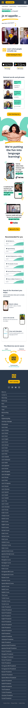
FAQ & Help (4, 398)
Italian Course (5, 548)
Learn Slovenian (5, 489)
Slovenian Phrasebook (7, 674)
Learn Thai (4, 501)
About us (4, 392)
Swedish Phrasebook (7, 686)
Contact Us (4, 395)
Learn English (5, 439)
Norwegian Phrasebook (7, 657)
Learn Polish (5, 480)
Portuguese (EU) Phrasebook (9, 669)
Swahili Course (5, 589)
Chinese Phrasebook (7, 610)
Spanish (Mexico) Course (8, 583)
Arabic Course (5, 512)
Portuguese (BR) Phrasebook (9, 666)
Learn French (5, 6)
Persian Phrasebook (7, 660)
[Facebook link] (9, 387)
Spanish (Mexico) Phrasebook (9, 677)
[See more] (25, 2)
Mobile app (4, 400)
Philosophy (4, 406)
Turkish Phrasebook (7, 692)
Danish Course (5, 518)
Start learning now (14, 114)
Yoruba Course (5, 604)
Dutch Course (5, 521)
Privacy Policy (14, 703)
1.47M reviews (20, 68)
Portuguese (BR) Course (7, 571)
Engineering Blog (6, 418)
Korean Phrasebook (6, 651)
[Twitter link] (12, 387)
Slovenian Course (6, 580)
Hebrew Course (5, 536)
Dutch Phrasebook (6, 615)
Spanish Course (5, 586)
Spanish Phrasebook (7, 680)
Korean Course (5, 557)
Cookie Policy (22, 703)
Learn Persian (5, 477)
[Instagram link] (19, 387)
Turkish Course (5, 598)
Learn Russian (5, 486)
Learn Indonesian (6, 459)
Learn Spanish (5, 492)
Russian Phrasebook (7, 671)
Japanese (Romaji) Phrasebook (9, 648)
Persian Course (5, 565)
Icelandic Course (6, 542)
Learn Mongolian (6, 471)
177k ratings (7, 68)
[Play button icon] (11, 35)
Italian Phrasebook (6, 642)
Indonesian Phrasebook (7, 639)
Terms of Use (6, 703)
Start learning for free (14, 55)
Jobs (3, 415)
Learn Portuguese (6, 483)
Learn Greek (5, 448)
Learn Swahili (5, 495)
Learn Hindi (4, 454)
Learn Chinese (5, 430)
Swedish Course (5, 592)
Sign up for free (14, 229)
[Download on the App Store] (7, 64)
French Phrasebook (22, 6)
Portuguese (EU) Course (7, 574)
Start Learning (10, 2)
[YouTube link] (16, 387)
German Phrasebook (7, 624)
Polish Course (5, 568)
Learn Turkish (5, 504)
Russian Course (5, 577)
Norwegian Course (6, 562)
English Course (5, 524)
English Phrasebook (6, 618)
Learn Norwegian (6, 474)
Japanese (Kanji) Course (7, 551)
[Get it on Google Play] (20, 64)
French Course (13, 6)
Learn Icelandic (5, 456)
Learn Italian (5, 462)
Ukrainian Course (6, 601)
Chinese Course (5, 515)
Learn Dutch (5, 436)
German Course (5, 530)
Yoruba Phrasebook (6, 698)
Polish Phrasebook (6, 663)
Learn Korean (5, 468)
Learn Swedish (5, 498)
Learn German (5, 445)
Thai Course (5, 595)
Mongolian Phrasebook (7, 654)
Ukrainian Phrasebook (7, 695)
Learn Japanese (5, 465)
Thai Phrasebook (6, 689)
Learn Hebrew (5, 451)
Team (3, 409)
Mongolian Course (6, 560)
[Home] (4, 50)
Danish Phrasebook (6, 613)
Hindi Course (5, 539)
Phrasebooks (5, 424)
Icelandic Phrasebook (7, 636)
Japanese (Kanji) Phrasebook (9, 645)
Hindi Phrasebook (6, 633)
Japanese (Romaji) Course (8, 554)
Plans (3, 403)
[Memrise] (2, 2)
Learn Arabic (5, 427)
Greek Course (5, 533)
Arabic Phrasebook (6, 607)
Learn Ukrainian (6, 507)
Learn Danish (5, 433)
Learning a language (7, 421)
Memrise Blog (5, 412)
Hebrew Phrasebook (7, 630)
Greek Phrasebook (6, 627)
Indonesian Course (6, 545)
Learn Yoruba (5, 509)
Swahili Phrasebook (6, 683)
